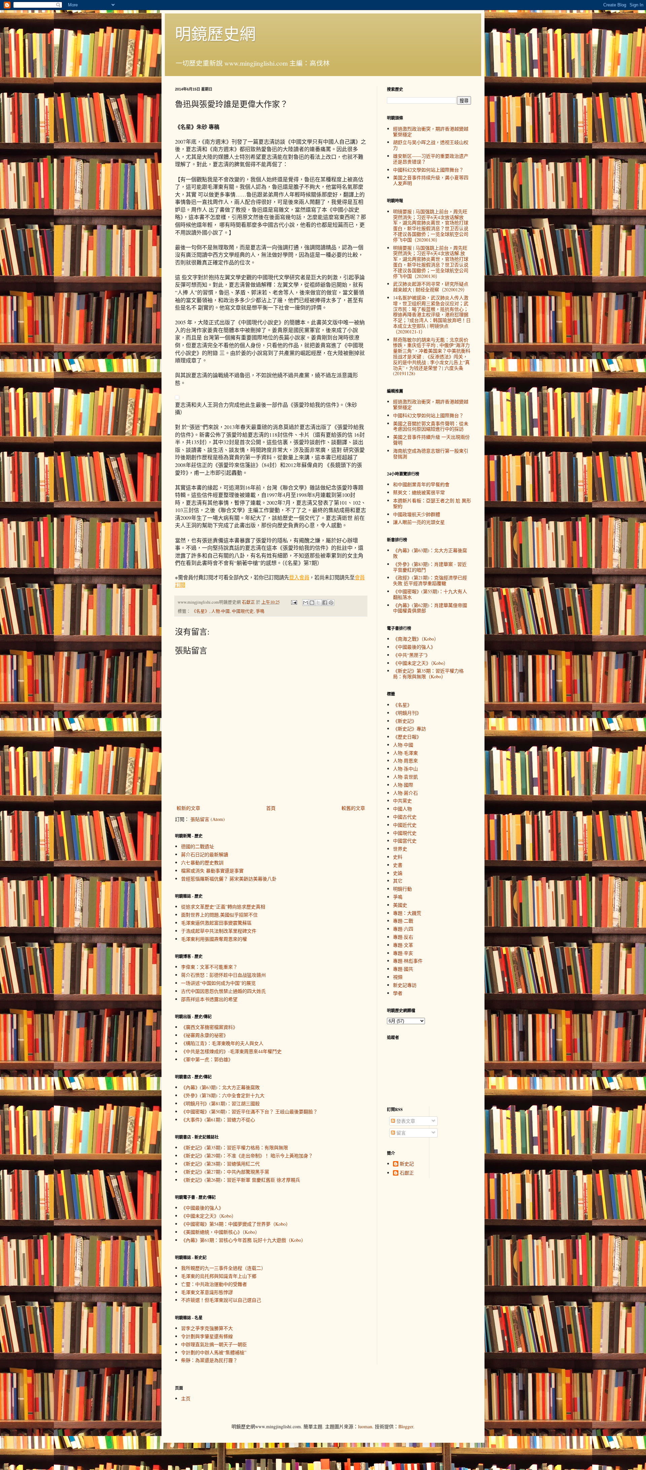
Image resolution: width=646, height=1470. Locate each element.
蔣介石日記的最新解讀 (204, 854)
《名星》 (200, 611)
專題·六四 (403, 929)
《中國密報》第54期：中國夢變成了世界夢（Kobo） (235, 1224)
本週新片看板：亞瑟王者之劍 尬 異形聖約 (432, 503)
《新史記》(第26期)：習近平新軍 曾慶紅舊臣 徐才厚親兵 (240, 1180)
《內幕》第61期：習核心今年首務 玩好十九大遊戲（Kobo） (243, 1240)
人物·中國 (220, 611)
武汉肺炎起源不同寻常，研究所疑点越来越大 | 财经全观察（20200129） (430, 287)
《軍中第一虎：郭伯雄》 (207, 1059)
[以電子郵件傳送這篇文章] (305, 602)
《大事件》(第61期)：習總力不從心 (218, 1119)
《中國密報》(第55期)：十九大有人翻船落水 (430, 594)
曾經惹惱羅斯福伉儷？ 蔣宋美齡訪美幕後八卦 (229, 878)
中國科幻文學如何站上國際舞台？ (428, 170)
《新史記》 (405, 721)
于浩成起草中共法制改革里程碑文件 (218, 931)
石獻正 (407, 1173)
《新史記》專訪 (409, 728)
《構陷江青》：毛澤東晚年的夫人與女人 (222, 1043)
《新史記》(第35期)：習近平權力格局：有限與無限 (234, 1147)
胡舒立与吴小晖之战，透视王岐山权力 (430, 145)
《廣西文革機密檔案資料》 (209, 1027)
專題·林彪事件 (408, 961)
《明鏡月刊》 (407, 713)
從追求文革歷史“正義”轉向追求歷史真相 (223, 906)
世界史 (400, 849)
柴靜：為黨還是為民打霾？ (209, 1360)
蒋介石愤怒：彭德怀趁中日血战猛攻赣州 (223, 975)
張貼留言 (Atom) (207, 819)
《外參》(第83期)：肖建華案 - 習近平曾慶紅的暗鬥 (430, 567)
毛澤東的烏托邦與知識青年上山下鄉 (218, 1276)
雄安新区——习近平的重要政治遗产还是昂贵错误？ (430, 159)
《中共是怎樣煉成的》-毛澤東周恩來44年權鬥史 (231, 1051)
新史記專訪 (405, 985)
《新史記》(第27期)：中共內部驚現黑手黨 (225, 1172)
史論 (397, 873)
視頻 (397, 977)
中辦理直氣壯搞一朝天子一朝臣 (214, 1344)
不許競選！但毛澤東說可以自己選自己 (221, 1300)
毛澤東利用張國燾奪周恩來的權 (214, 939)
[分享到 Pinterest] (331, 602)
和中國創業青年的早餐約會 (421, 484)
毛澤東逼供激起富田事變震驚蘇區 (216, 923)
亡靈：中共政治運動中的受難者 (214, 1284)
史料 (397, 857)
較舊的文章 (353, 808)
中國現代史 (243, 611)
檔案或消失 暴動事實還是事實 (212, 870)
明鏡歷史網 (215, 33)
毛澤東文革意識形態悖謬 (207, 1292)
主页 (185, 1398)
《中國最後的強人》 (202, 1208)
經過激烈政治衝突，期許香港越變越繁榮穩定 (430, 132)
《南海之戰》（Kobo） (416, 639)
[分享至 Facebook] (324, 602)
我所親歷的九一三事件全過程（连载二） (223, 1268)
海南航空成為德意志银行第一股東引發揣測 (430, 453)
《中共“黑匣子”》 (411, 655)
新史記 (407, 1164)
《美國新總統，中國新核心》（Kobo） (220, 1232)
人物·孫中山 (405, 768)
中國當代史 (405, 840)
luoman (365, 1426)
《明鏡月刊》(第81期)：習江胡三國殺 (220, 1103)
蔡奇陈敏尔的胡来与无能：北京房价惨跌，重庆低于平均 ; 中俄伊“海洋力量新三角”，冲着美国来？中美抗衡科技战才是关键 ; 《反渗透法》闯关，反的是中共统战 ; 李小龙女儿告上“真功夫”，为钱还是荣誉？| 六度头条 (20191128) (431, 356)
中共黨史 (402, 800)
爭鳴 (260, 611)
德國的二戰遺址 (197, 846)
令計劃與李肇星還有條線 (207, 1336)
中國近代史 (405, 825)
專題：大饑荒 (407, 913)
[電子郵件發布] (293, 602)
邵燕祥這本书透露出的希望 (209, 999)
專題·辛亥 (403, 953)
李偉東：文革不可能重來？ (209, 967)
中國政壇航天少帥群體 (416, 514)
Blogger (405, 1426)
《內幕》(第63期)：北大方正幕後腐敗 (220, 1087)
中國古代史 (405, 817)
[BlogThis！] (312, 602)
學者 (397, 993)
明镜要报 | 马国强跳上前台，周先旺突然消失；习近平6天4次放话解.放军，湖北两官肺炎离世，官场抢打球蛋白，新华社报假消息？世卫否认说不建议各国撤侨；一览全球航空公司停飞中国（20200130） (430, 262)
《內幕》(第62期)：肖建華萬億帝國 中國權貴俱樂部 (430, 608)
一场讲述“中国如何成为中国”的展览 (218, 983)
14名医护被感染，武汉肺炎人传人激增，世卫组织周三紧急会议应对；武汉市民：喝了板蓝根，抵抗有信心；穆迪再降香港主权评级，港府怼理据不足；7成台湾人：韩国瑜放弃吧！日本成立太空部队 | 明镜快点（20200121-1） (432, 314)
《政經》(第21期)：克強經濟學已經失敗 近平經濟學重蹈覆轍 (430, 580)
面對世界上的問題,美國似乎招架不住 (219, 914)
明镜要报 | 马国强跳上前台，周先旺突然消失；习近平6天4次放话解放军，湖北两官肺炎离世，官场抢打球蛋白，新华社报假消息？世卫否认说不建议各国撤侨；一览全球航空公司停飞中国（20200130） (430, 225)
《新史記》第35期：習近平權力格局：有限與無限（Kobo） (428, 674)
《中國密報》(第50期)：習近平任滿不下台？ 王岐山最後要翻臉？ (249, 1111)
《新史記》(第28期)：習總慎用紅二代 (220, 1163)
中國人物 (402, 808)
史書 (397, 865)
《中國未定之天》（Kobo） (208, 1216)
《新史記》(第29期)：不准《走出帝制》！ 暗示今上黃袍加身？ (247, 1155)
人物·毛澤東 (405, 753)
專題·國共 (403, 969)
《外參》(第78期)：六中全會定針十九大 (222, 1095)
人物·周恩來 (405, 760)
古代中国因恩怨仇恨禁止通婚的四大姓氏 (223, 991)
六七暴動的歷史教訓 (202, 862)
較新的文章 (188, 808)
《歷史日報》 (407, 736)
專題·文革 (403, 945)
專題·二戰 (403, 921)
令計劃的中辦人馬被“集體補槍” (213, 1352)
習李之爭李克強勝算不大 (207, 1328)
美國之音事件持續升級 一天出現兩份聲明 (431, 440)
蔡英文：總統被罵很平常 (419, 492)
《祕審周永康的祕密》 (204, 1035)
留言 (400, 1133)
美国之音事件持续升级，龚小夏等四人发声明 (430, 180)
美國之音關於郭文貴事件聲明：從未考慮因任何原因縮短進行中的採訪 (430, 426)
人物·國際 (403, 785)
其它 (397, 880)
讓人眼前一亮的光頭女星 (419, 522)
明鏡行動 (402, 889)
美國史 (400, 905)
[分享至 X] (318, 602)
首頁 (271, 808)
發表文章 (405, 1121)
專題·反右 (403, 937)
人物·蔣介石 (405, 793)
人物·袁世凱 (405, 777)
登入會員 (299, 577)
